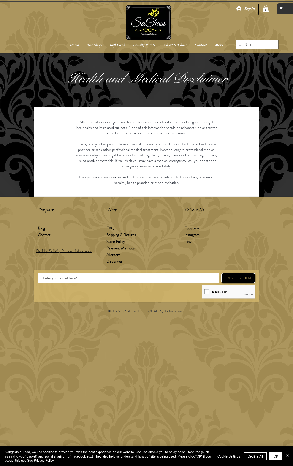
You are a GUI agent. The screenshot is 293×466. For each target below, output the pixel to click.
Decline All (255, 456)
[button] (266, 8)
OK (276, 456)
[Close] (287, 456)
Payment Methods (121, 248)
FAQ (110, 228)
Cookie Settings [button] (228, 456)
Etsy (188, 241)
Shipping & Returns (121, 234)
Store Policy (115, 241)
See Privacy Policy (40, 460)
